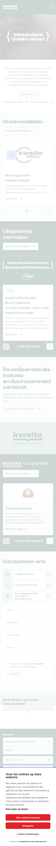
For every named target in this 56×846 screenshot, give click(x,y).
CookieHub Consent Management (33, 841)
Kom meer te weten (17, 808)
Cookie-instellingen (28, 833)
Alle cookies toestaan (28, 817)
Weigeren (28, 825)
